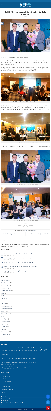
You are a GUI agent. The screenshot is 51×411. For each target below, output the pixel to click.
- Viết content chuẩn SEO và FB (8, 384)
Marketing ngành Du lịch (6, 308)
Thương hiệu (4, 324)
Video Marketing (5, 331)
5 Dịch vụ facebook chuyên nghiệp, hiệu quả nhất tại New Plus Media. (20, 253)
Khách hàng (3, 295)
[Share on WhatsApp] (19, 226)
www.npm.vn (5, 405)
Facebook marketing (6, 290)
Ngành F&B (3, 311)
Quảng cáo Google (5, 313)
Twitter (2, 329)
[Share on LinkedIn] (31, 226)
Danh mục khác (4, 285)
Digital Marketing (5, 288)
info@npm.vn (5, 400)
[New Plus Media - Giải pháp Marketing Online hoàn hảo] (25, 4)
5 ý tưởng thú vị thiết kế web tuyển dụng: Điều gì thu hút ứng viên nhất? (20, 271)
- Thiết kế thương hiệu (6, 381)
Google (2, 293)
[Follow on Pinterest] (46, 350)
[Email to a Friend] (27, 226)
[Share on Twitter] (24, 226)
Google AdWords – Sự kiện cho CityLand (38, 234)
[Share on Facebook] (22, 226)
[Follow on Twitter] (41, 350)
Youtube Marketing (5, 334)
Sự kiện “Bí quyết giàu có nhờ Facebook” (12, 234)
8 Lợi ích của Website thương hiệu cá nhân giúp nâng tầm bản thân (19, 262)
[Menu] (2, 4)
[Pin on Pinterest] (29, 226)
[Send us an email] (44, 350)
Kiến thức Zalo (4, 301)
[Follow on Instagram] (39, 350)
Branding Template (5, 280)
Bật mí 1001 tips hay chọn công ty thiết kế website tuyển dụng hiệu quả (20, 266)
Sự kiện (25, 9)
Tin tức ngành (4, 326)
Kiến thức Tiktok (4, 298)
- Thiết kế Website (5, 379)
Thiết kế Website (5, 321)
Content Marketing (5, 283)
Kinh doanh (3, 303)
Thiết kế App (4, 319)
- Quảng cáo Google (5, 386)
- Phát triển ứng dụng (5, 376)
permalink (34, 230)
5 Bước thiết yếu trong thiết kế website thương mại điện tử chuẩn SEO (20, 258)
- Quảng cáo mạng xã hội (7, 389)
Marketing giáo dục (5, 306)
